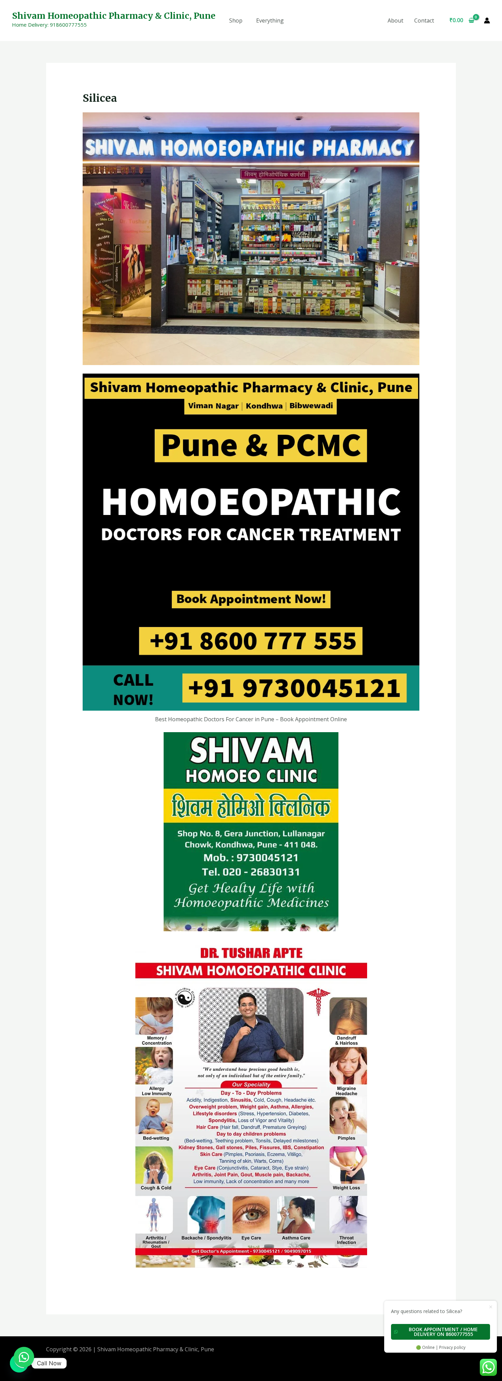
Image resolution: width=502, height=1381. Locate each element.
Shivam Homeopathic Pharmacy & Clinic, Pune (113, 15)
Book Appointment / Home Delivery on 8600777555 (443, 1331)
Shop (235, 20)
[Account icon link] (487, 20)
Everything (270, 20)
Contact (424, 20)
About (395, 20)
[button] (24, 1357)
